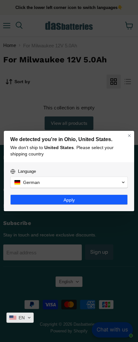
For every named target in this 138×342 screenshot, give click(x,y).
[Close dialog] (129, 135)
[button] (20, 318)
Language (27, 171)
